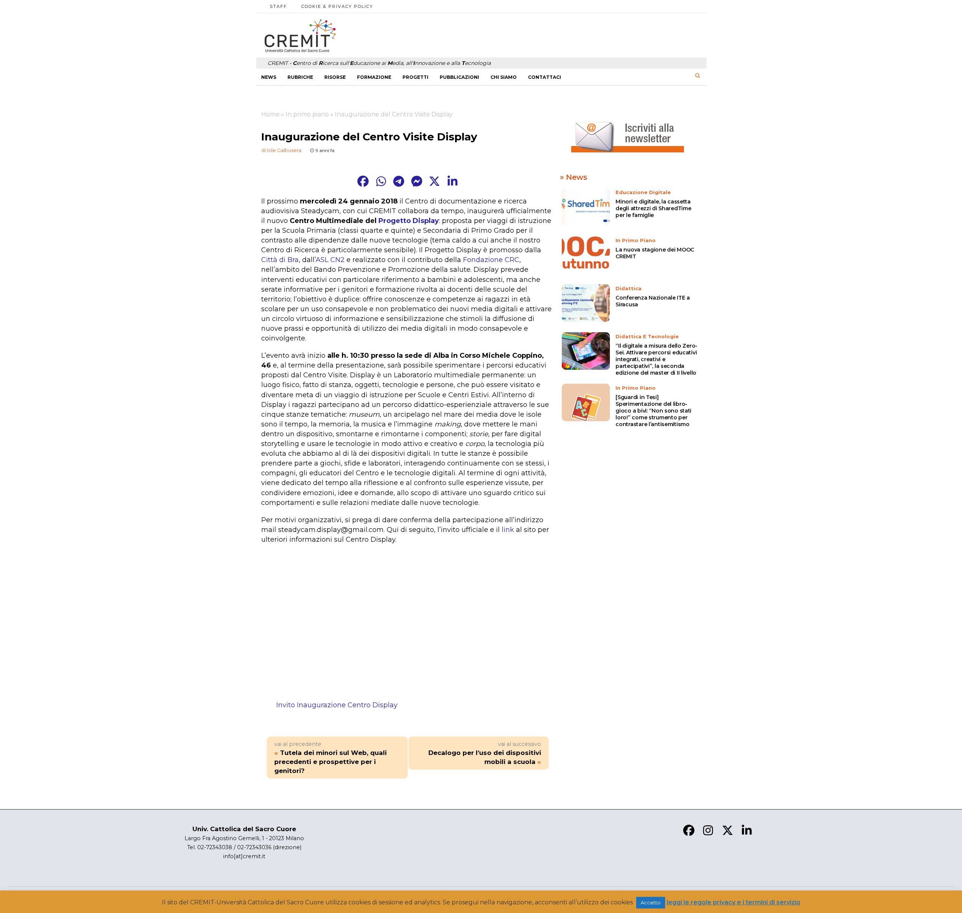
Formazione (374, 77)
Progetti (415, 77)
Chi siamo (503, 77)
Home (270, 114)
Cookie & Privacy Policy (337, 6)
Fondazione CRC (491, 260)
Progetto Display (408, 221)
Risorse (335, 77)
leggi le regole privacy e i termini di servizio (733, 902)
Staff (278, 6)
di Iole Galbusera (281, 150)
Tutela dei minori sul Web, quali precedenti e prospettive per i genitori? (330, 761)
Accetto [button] (651, 902)
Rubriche (300, 77)
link (508, 530)
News (268, 77)
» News (573, 177)
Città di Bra (280, 260)
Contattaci (544, 77)
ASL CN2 (330, 260)
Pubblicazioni (459, 77)
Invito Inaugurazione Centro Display (337, 705)
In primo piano (307, 114)
